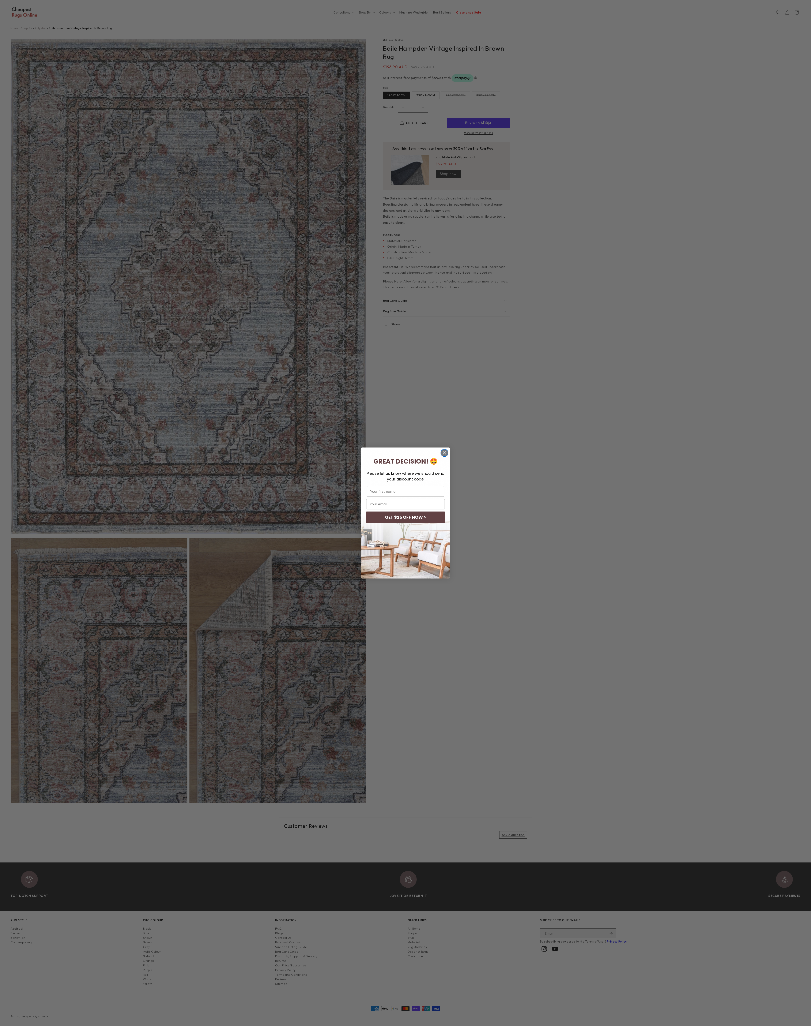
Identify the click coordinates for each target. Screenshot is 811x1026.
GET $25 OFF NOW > (405, 517)
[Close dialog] (444, 453)
